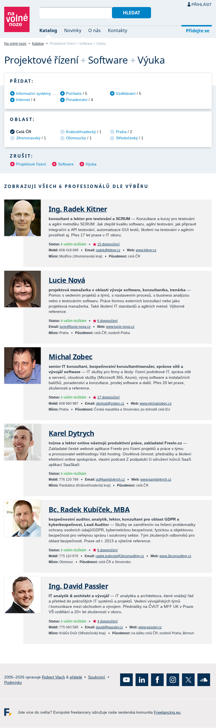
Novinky (72, 30)
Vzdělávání (126, 93)
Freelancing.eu (11, 712)
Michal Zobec (70, 356)
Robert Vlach (53, 677)
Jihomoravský (28, 138)
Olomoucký (76, 138)
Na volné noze (15, 44)
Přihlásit (202, 4)
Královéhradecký (81, 131)
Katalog (48, 30)
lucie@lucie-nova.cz (75, 327)
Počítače (74, 93)
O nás (94, 30)
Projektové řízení (31, 164)
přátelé (76, 677)
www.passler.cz (150, 627)
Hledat (131, 13)
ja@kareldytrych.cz (110, 479)
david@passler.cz (109, 627)
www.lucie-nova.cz (120, 327)
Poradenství (76, 99)
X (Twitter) (188, 680)
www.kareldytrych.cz (155, 479)
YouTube (126, 680)
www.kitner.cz (146, 250)
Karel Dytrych (71, 433)
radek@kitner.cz (108, 250)
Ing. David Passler (78, 586)
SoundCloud (203, 680)
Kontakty (117, 30)
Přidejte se (197, 31)
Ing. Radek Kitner (78, 209)
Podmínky (13, 682)
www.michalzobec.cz (156, 404)
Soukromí (96, 677)
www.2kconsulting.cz (175, 556)
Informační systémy (33, 93)
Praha (121, 131)
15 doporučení (108, 244)
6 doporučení (107, 321)
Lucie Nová (67, 280)
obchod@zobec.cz (110, 404)
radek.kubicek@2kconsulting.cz (120, 556)
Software (66, 164)
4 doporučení (107, 621)
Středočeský (127, 138)
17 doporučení (108, 397)
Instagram (172, 680)
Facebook (157, 680)
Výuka (91, 164)
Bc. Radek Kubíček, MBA (89, 509)
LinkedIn (142, 680)
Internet (23, 99)
